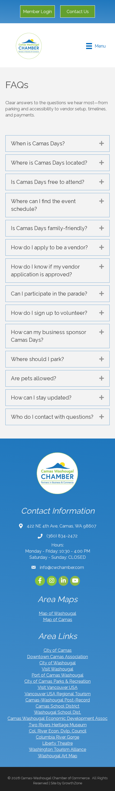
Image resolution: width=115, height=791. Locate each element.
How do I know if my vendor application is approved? (45, 270)
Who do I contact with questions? (52, 417)
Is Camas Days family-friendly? (49, 228)
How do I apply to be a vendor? (49, 247)
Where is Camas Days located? (49, 163)
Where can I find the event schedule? (43, 205)
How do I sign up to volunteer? (49, 313)
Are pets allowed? (33, 378)
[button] (37, 11)
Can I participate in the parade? (49, 293)
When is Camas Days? (38, 143)
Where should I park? (37, 359)
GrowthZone (72, 783)
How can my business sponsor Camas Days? (48, 336)
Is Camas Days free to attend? (47, 182)
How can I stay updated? (41, 397)
